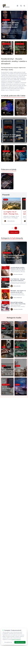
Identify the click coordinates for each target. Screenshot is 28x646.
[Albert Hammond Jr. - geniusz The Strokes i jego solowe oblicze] (14, 253)
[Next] (16, 228)
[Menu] (17, 5)
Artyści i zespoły (7, 252)
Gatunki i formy (6, 19)
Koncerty (17, 365)
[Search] (21, 6)
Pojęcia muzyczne (6, 43)
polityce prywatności (16, 639)
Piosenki (18, 104)
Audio (4, 178)
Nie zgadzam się (8, 642)
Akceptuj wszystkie (20, 642)
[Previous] (12, 228)
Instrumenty (5, 132)
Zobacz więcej (14, 232)
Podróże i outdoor (20, 43)
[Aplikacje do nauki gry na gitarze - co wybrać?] (14, 130)
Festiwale (5, 104)
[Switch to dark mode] (24, 5)
